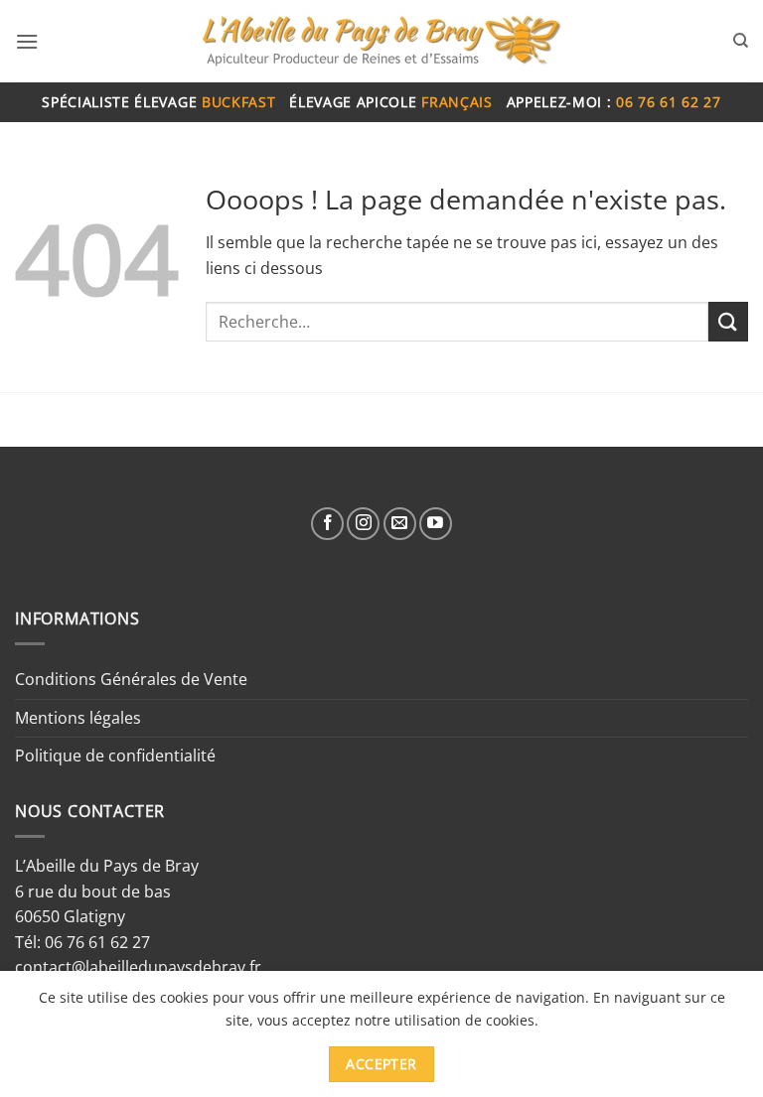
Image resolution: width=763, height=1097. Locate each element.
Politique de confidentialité (115, 755)
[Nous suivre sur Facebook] (327, 523)
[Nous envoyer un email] (399, 523)
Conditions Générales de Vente (131, 679)
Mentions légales (78, 718)
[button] (27, 41)
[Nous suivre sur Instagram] (363, 523)
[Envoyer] (728, 321)
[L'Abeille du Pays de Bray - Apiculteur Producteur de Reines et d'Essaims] (381, 41)
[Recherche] (740, 41)
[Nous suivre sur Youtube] (435, 523)
